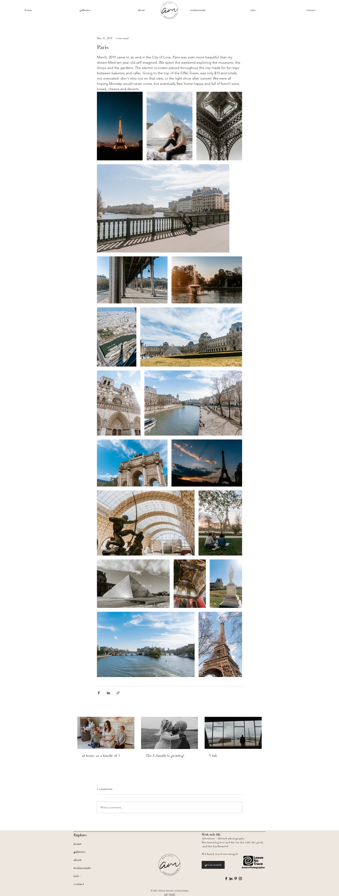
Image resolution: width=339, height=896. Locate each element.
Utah (213, 755)
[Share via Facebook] (99, 693)
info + (78, 876)
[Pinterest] (235, 878)
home (78, 844)
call (166, 894)
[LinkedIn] (231, 878)
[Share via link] (118, 693)
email (172, 894)
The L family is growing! (165, 755)
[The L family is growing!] (169, 733)
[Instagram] (240, 878)
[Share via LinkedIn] (108, 693)
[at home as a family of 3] (105, 733)
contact (79, 884)
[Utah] (233, 733)
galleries (80, 852)
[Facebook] (226, 878)
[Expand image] (120, 126)
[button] (254, 10)
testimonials (82, 868)
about (77, 860)
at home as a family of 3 (101, 755)
